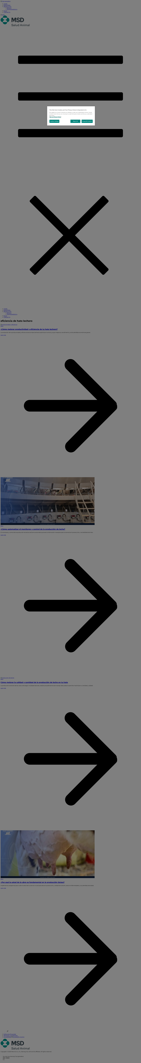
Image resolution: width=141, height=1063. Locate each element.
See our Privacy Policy (55, 117)
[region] (71, 115)
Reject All (75, 121)
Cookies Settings (54, 121)
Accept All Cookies (87, 121)
